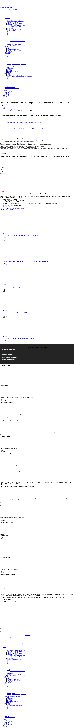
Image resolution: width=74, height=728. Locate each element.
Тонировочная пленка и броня (13, 38)
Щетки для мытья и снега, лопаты (14, 44)
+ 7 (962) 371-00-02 (16, 9)
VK (13, 209)
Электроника (7, 73)
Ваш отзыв (2, 167)
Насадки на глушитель (11, 30)
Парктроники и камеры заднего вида (14, 83)
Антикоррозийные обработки (13, 55)
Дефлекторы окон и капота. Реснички (14, 23)
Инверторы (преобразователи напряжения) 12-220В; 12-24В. (19, 81)
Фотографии (7, 92)
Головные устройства (14, 79)
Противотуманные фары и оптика (14, 49)
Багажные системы (9, 65)
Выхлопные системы (11, 68)
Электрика (7, 86)
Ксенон (8, 48)
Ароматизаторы (10, 19)
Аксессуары (7, 18)
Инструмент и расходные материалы (12, 66)
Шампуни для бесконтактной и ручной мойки (16, 64)
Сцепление (9, 70)
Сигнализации (10, 84)
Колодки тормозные (11, 69)
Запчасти (7, 67)
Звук (8, 78)
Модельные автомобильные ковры (16, 26)
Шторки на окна (10, 43)
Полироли (9, 59)
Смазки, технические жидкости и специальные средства (18, 61)
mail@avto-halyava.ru (11, 605)
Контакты (5, 96)
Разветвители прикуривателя (13, 33)
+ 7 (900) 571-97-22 (12, 7)
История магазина (8, 91)
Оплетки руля (10, 31)
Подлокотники (10, 32)
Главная (4, 646)
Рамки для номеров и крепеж (13, 34)
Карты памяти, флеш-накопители (14, 82)
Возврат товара (6, 95)
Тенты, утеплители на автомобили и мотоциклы (17, 37)
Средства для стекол (11, 63)
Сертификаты (8, 93)
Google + (8, 209)
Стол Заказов (27, 635)
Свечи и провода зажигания (12, 71)
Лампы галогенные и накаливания (14, 50)
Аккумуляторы (8, 52)
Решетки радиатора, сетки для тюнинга (15, 35)
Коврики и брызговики (12, 24)
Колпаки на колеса (11, 28)
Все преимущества (5, 362)
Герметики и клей (10, 56)
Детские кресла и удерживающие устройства (16, 20)
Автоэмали (9, 54)
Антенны (9, 74)
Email (1, 171)
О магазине (5, 90)
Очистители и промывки (12, 58)
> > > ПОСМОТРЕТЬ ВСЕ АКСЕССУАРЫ (16, 45)
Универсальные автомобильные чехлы (17, 41)
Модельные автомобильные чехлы (16, 42)
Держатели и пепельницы (12, 22)
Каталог (4, 17)
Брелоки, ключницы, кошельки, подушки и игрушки (17, 21)
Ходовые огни (10, 51)
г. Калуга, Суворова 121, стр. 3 (6, 9)
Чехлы (8, 40)
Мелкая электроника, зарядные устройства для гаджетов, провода (20, 76)
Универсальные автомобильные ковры (17, 25)
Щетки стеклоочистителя (10, 87)
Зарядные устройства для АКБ (13, 77)
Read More (5, 233)
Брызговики (12, 27)
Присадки (9, 60)
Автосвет (7, 47)
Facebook (2, 209)
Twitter (5, 209)
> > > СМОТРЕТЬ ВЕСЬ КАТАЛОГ (12, 88)
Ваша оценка (3, 158)
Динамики (12, 80)
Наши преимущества (9, 94)
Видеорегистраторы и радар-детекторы (15, 75)
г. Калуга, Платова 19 (4, 7)
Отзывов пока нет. (4, 129)
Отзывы (4, 89)
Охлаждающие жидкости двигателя (14, 57)
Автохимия (7, 53)
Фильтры (9, 72)
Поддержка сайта (36, 643)
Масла (6, 46)
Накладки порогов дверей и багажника (15, 29)
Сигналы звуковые (11, 36)
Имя (1, 169)
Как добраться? (3, 191)
